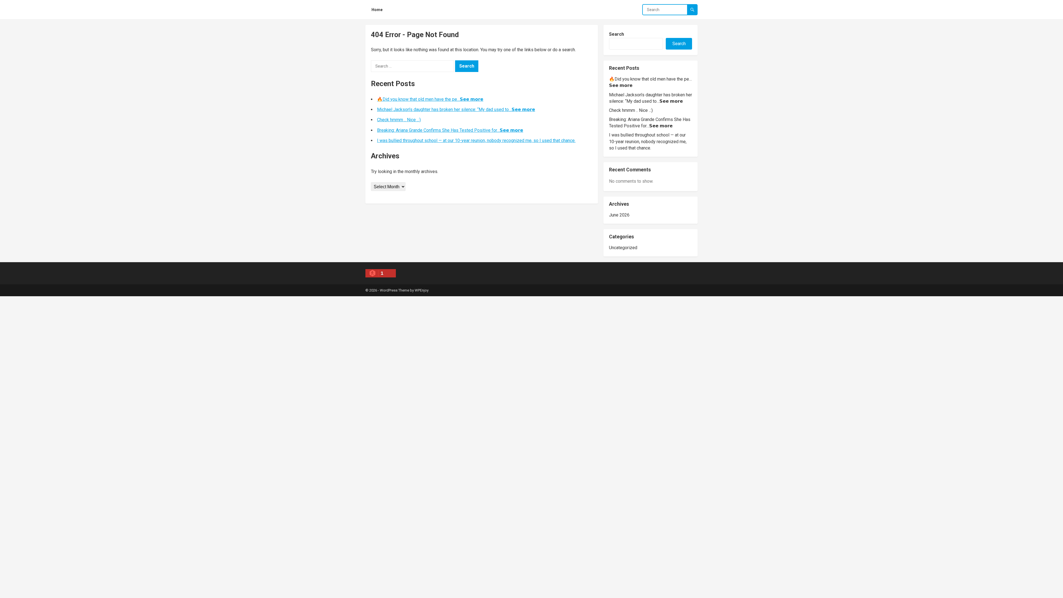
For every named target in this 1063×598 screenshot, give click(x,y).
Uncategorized (623, 247)
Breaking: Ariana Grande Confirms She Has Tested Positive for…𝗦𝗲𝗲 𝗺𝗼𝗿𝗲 (450, 130)
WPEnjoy (422, 290)
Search (616, 34)
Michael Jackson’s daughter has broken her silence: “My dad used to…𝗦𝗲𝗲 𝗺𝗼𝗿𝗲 (456, 109)
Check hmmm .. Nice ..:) (399, 119)
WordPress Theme (394, 290)
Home (377, 9)
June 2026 (619, 215)
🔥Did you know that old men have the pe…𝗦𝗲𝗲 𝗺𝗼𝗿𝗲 (430, 99)
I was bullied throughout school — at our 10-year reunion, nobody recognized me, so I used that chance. (476, 140)
